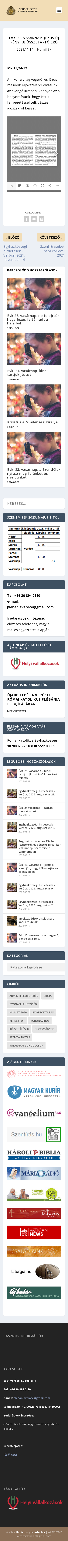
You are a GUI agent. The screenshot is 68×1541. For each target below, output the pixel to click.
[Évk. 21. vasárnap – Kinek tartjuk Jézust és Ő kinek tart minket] (12, 773)
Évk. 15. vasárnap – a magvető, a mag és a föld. (39, 936)
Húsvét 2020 (18, 1012)
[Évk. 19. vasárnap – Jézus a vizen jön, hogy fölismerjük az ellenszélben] (12, 867)
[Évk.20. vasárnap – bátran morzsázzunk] (12, 810)
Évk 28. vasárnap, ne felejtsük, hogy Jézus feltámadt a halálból (34, 319)
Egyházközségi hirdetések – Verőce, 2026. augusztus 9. (37, 886)
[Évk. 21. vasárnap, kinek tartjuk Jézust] (34, 349)
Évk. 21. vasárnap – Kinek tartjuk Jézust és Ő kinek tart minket (38, 774)
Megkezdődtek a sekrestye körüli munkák (36, 920)
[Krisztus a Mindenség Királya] (34, 400)
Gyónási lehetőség (23, 1004)
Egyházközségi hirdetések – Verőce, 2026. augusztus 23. (37, 792)
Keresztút (17, 1020)
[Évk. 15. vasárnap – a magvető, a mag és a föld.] (12, 938)
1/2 (11, 185)
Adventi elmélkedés (23, 996)
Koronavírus (39, 1020)
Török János (10, 1454)
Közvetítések (19, 1029)
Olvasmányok (44, 1029)
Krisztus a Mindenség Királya (32, 422)
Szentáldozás (19, 1037)
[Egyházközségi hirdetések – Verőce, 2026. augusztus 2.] (12, 904)
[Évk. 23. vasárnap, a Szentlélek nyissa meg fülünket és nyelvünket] (34, 448)
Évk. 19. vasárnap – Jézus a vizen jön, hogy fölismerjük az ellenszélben (38, 868)
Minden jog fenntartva (30, 1532)
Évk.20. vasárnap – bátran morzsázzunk (36, 809)
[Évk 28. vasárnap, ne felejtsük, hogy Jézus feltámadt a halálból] (34, 294)
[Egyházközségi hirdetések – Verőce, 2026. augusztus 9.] (12, 887)
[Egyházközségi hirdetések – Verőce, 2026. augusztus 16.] (12, 827)
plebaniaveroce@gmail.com (32, 1398)
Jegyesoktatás (43, 1012)
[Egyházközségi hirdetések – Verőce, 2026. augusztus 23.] (12, 793)
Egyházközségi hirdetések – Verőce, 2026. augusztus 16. (37, 826)
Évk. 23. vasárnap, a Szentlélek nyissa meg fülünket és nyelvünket (34, 473)
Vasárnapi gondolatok (26, 1045)
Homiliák (44, 49)
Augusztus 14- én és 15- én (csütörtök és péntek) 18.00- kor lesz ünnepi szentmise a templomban (40, 846)
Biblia (48, 996)
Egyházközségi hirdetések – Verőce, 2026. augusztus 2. (37, 903)
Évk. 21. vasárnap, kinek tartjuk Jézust (28, 372)
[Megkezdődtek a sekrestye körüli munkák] (12, 921)
